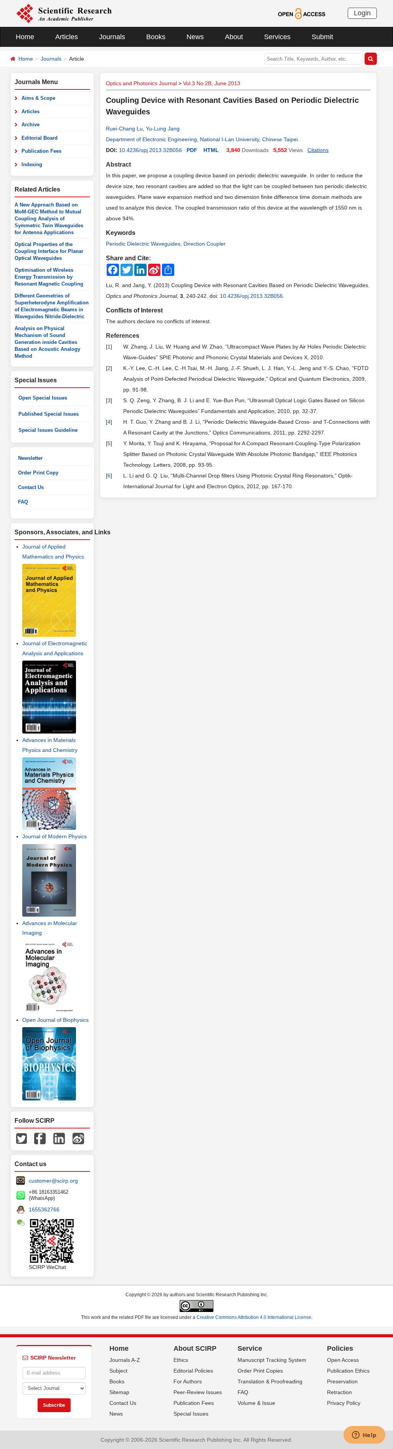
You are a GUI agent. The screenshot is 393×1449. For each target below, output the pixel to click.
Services (277, 37)
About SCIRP (194, 1348)
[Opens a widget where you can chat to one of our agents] (364, 1435)
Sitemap (119, 1392)
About (234, 37)
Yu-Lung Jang (163, 129)
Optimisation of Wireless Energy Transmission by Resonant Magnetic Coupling (49, 277)
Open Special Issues (42, 398)
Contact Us (31, 487)
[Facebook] (40, 1138)
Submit (322, 37)
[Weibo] (78, 1138)
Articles (66, 37)
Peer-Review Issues (197, 1392)
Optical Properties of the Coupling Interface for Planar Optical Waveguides (49, 251)
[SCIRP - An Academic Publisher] (64, 13)
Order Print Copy (38, 473)
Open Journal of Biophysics (55, 1020)
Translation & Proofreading (270, 1381)
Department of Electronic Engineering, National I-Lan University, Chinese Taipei (202, 139)
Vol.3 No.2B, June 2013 (211, 83)
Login (362, 13)
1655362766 (44, 1209)
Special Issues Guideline (48, 430)
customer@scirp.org (53, 1181)
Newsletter (30, 458)
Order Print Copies (260, 1371)
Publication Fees (41, 151)
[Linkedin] (59, 1138)
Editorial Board (39, 138)
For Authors (187, 1381)
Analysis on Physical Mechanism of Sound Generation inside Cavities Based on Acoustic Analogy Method (47, 342)
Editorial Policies (193, 1371)
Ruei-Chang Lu (124, 129)
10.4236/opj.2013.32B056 (150, 150)
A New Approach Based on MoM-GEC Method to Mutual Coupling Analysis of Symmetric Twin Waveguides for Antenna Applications (49, 218)
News (195, 37)
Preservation (342, 1381)
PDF (192, 150)
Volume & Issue (256, 1403)
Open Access (343, 1360)
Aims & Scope (38, 98)
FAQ (23, 502)
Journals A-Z (124, 1360)
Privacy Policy (343, 1403)
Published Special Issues (48, 414)
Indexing (31, 164)
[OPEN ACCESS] (301, 13)
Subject (118, 1371)
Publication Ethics (348, 1371)
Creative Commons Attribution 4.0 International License (253, 1317)
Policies (340, 1348)
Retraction (339, 1392)
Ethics (180, 1360)
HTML (211, 150)
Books (155, 37)
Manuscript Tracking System (272, 1360)
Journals (112, 37)
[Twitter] (21, 1138)
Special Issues (190, 1414)
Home (25, 37)
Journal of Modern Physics (54, 836)
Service (250, 1348)
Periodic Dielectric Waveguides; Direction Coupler (166, 244)
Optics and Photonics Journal (141, 83)
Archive (30, 124)
